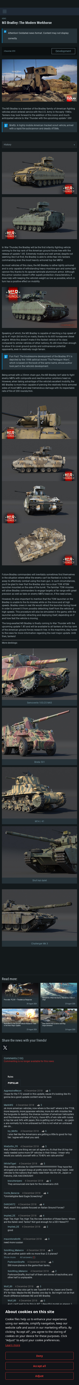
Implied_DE (9, 1215)
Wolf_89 (8, 1286)
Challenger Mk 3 (39, 943)
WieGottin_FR (11, 1146)
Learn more (12, 1345)
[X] (5, 1047)
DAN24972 (9, 1204)
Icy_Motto (13, 1131)
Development (63, 51)
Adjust (39, 1376)
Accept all (39, 1366)
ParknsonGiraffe (16, 1262)
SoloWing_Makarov (14, 1250)
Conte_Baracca (11, 1193)
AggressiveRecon (12, 1090)
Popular (13, 1083)
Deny (39, 1356)
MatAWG (8, 1105)
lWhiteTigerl (10, 1163)
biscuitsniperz (15, 1181)
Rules (10, 1076)
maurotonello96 (12, 1239)
